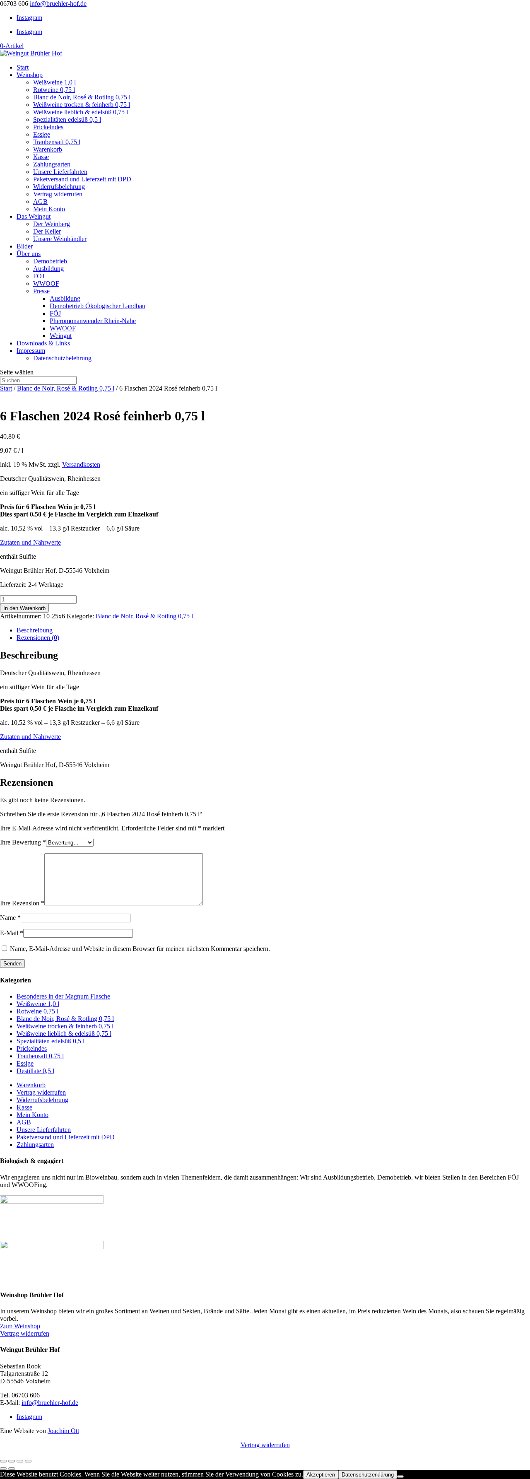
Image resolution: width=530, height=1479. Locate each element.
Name (10, 917)
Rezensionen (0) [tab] (38, 637)
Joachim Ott (63, 1430)
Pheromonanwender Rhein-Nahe (93, 320)
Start (23, 67)
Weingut (61, 335)
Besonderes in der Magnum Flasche (63, 996)
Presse (41, 290)
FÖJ (38, 276)
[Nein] (400, 1476)
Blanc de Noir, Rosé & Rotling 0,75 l (81, 97)
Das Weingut (34, 216)
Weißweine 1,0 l (54, 82)
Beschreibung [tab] (35, 630)
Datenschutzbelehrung (62, 358)
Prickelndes (48, 126)
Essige (41, 134)
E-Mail (11, 932)
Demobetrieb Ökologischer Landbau (97, 305)
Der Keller (47, 231)
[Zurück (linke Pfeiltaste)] (3, 1468)
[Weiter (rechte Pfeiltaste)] (11, 1468)
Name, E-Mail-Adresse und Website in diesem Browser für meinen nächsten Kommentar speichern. (140, 948)
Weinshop (30, 74)
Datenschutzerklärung (368, 1475)
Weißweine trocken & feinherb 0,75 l (81, 104)
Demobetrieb (50, 261)
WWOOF (46, 283)
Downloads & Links (43, 343)
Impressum (31, 350)
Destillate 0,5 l (35, 1070)
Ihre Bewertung (23, 842)
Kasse (41, 156)
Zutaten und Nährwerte (30, 542)
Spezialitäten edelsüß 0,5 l (67, 119)
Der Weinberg (51, 223)
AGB (40, 201)
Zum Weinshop (20, 1325)
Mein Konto (49, 208)
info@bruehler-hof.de (50, 1402)
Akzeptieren (320, 1475)
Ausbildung (48, 268)
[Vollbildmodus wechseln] (11, 1461)
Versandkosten (81, 464)
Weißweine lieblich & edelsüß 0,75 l (80, 112)
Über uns (29, 253)
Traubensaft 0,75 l (56, 141)
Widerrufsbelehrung (59, 186)
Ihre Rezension (22, 903)
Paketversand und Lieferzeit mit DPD (82, 179)
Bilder (25, 246)
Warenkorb (47, 149)
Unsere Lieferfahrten (60, 171)
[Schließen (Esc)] (28, 1461)
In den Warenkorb (24, 608)
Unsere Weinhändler (60, 238)
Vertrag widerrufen (57, 194)
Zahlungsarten (51, 164)
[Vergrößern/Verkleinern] (3, 1461)
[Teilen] (20, 1461)
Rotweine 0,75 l (54, 89)
